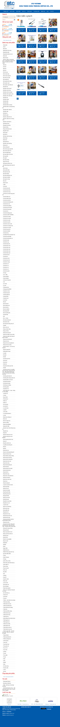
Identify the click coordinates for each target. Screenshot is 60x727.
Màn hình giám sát (6, 420)
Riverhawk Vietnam (6, 681)
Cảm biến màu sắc (6, 220)
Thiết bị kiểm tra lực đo (7, 629)
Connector (5, 300)
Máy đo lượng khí (6, 482)
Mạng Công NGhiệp (7, 424)
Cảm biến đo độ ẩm (7, 200)
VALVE (4, 662)
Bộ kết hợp (5, 138)
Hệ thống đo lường (6, 383)
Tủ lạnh (4, 653)
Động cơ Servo (6, 330)
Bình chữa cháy (6, 73)
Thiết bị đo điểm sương (7, 611)
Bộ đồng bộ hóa (6, 123)
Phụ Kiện (5, 571)
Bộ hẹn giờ (5, 132)
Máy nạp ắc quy (6, 508)
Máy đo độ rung (6, 473)
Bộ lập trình (5, 145)
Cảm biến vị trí (6, 263)
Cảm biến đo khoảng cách (8, 202)
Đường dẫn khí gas (6, 351)
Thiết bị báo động (6, 601)
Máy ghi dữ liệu (6, 495)
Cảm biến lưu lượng (7, 216)
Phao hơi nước (6, 568)
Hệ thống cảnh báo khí (7, 376)
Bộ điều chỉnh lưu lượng (7, 92)
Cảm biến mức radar (7, 227)
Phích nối (5, 569)
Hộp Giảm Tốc (6, 388)
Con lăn (4, 285)
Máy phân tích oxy (6, 513)
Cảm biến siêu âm (6, 243)
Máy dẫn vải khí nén (7, 443)
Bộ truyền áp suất (6, 171)
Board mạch (5, 182)
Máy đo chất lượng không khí (8, 452)
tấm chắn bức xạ (6, 592)
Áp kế (4, 46)
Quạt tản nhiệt (6, 579)
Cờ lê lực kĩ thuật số (7, 280)
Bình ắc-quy (5, 72)
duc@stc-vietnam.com (7, 33)
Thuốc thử (5, 642)
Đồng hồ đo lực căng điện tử (8, 342)
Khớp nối (5, 400)
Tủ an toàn (5, 649)
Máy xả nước (5, 540)
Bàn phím (5, 48)
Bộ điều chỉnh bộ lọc (7, 90)
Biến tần (4, 64)
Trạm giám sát (6, 646)
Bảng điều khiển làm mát (7, 54)
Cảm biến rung (6, 241)
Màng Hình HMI (6, 426)
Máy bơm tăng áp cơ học (7, 434)
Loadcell (4, 409)
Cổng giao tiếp (6, 287)
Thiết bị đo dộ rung (6, 612)
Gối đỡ (4, 367)
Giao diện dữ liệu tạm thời (8, 365)
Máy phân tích (6, 512)
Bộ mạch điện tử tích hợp (8, 154)
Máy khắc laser (6, 499)
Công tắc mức (5, 298)
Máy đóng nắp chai (6, 493)
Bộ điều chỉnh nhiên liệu (7, 95)
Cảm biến (5, 186)
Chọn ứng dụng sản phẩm (8, 676)
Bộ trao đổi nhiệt (6, 170)
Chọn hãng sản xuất (7, 40)
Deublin (4, 325)
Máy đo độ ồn (5, 472)
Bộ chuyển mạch (6, 83)
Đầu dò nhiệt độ (6, 309)
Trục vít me (5, 647)
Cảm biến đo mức (6, 203)
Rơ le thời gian (6, 586)
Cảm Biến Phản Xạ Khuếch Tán (9, 234)
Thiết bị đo (5, 609)
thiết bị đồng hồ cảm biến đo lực (9, 618)
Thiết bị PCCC (6, 635)
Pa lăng (4, 559)
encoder (4, 353)
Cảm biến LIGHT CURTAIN (8, 214)
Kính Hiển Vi (5, 406)
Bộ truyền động (6, 173)
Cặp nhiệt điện (6, 276)
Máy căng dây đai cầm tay (8, 439)
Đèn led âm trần (6, 321)
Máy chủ (4, 441)
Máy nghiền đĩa (6, 510)
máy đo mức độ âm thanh (8, 484)
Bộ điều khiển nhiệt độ (7, 109)
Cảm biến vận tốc (6, 260)
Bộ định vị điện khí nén (7, 116)
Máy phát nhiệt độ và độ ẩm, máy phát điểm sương (8, 520)
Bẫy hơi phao (5, 57)
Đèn (4, 316)
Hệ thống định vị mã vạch (8, 379)
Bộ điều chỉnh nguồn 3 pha (8, 93)
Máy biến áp (5, 430)
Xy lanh (4, 671)
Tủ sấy (4, 656)
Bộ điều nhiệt (5, 111)
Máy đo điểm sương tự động (8, 455)
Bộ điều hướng (6, 99)
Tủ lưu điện (5, 655)
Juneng (4, 395)
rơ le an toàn (5, 582)
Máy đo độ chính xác (7, 461)
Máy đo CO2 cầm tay (7, 453)
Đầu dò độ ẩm (6, 307)
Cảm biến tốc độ (6, 254)
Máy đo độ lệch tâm (7, 470)
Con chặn (5, 283)
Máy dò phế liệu (6, 486)
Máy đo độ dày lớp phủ (7, 464)
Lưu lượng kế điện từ (7, 413)
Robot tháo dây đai (6, 588)
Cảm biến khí (5, 211)
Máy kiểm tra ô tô (6, 502)
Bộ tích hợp (5, 168)
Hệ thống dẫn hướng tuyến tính (9, 377)
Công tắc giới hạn (6, 294)
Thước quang (5, 640)
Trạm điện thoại (6, 644)
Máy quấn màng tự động (7, 528)
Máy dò (4, 446)
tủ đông (4, 651)
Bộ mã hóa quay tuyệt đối (8, 148)
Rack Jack (5, 580)
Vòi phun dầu (5, 667)
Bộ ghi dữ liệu (5, 127)
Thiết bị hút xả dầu (6, 623)
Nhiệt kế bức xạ (6, 550)
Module (4, 544)
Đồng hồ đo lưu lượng (7, 344)
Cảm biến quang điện (7, 236)
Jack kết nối (5, 393)
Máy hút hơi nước (6, 497)
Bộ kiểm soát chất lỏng (7, 143)
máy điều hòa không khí (7, 444)
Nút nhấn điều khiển (7, 553)
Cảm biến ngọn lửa (6, 229)
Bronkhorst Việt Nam (7, 683)
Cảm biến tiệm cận (6, 247)
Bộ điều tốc (5, 113)
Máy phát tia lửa (6, 522)
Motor (4, 546)
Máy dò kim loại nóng (7, 479)
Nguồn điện (5, 548)
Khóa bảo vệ (5, 398)
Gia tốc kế (5, 360)
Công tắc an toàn (6, 290)
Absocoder (5, 45)
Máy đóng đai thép (6, 492)
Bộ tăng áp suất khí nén (7, 163)
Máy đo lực (5, 481)
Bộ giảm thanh (6, 130)
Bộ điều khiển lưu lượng (7, 104)
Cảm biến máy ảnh (6, 222)
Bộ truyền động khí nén (7, 175)
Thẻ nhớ (4, 598)
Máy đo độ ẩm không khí (7, 459)
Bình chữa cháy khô (7, 75)
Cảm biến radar (6, 240)
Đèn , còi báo (5, 318)
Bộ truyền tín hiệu (6, 179)
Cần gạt (4, 272)
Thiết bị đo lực (6, 616)
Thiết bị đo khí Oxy (6, 614)
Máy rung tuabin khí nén (7, 531)
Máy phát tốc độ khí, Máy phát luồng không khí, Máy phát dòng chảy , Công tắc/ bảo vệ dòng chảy (8, 525)
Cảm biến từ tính (6, 258)
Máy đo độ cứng (6, 463)
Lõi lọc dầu (5, 411)
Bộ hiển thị (5, 134)
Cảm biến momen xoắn (7, 223)
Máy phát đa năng (6, 517)
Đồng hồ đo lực (6, 341)
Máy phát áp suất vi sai (7, 515)
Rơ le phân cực (6, 584)
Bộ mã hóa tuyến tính (7, 150)
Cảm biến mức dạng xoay (8, 225)
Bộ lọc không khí (6, 147)
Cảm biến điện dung (7, 198)
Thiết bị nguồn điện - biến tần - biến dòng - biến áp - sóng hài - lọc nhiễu (8, 632)
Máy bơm (5, 432)
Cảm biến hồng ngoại (7, 209)
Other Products (6, 557)
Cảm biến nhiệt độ (6, 231)
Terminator (5, 596)
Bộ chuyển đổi (6, 79)
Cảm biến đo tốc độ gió (7, 207)
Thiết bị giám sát (6, 620)
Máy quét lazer (6, 530)
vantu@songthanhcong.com (8, 29)
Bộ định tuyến (5, 115)
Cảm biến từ (5, 256)
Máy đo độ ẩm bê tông (7, 457)
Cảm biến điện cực (6, 196)
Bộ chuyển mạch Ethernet (8, 84)
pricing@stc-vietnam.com (8, 25)
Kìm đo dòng (5, 404)
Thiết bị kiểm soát (6, 625)
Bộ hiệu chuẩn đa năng (7, 136)
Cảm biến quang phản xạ (8, 238)
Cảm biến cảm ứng (6, 191)
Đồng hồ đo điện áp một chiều (8, 334)
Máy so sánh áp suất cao (8, 533)
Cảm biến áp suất (6, 188)
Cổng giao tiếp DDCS (7, 289)
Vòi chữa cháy (6, 666)
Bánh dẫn (5, 55)
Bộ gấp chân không (6, 125)
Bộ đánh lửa (5, 86)
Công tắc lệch (5, 296)
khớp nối (4, 402)
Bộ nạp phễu (5, 156)
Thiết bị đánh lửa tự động (8, 607)
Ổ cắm (4, 555)
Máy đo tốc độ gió (6, 490)
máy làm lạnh (5, 504)
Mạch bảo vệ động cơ (7, 417)
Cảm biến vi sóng (6, 261)
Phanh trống (5, 566)
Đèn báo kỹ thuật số (7, 320)
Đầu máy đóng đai (6, 312)
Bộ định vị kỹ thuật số (7, 121)
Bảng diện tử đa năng (7, 50)
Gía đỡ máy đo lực (6, 358)
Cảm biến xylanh (6, 271)
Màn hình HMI (6, 422)
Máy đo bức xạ (6, 450)
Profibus (4, 575)
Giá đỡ (4, 356)
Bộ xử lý (4, 180)
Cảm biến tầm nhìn (6, 245)
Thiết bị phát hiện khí (7, 636)
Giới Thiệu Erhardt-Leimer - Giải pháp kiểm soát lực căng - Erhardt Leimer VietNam (8, 689)
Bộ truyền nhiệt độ (6, 177)
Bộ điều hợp (5, 97)
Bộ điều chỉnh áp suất (7, 88)
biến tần (4, 66)
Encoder (4, 355)
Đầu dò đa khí (5, 303)
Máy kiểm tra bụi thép (7, 501)
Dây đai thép (5, 314)
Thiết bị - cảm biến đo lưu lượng (9, 600)
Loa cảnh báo (5, 408)
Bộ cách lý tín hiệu (6, 77)
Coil (4, 281)
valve (4, 660)
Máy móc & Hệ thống (7, 506)
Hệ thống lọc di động (7, 385)
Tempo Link (5, 594)
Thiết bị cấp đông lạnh (7, 605)
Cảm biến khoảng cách (7, 212)
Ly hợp (4, 415)
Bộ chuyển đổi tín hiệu (7, 81)
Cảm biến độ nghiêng (7, 205)
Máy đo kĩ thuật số (6, 477)
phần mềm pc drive (6, 560)
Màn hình (5, 418)
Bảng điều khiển (6, 52)
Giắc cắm (5, 364)
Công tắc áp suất (6, 292)
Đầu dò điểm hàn (6, 305)
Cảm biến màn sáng (7, 218)
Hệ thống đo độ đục (7, 381)
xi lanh (4, 669)
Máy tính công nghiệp (7, 539)
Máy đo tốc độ (6, 488)
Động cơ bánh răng (6, 329)
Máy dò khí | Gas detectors (8, 475)
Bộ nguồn (5, 157)
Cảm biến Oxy (6, 232)
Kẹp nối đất (5, 397)
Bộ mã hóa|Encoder (7, 152)
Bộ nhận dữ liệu (6, 159)
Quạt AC (4, 577)
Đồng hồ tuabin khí (6, 349)
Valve (4, 658)
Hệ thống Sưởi (6, 386)
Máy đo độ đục (6, 466)
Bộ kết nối (5, 139)
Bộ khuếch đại (6, 141)
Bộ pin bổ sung (6, 161)
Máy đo (4, 448)
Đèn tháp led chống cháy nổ (8, 323)
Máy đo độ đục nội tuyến (7, 468)
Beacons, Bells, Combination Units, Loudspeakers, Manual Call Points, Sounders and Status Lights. (8, 61)
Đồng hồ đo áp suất (7, 332)
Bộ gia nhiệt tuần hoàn (7, 128)
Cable (4, 184)
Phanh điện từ (5, 564)
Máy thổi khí (5, 537)
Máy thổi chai (5, 535)
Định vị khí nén (6, 327)
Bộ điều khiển (5, 101)
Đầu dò (4, 301)
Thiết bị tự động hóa (7, 638)
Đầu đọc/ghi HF (6, 310)
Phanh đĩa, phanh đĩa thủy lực (8, 562)
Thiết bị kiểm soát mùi (7, 627)
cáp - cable (5, 274)
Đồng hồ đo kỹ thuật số (7, 339)
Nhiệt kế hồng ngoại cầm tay (8, 551)
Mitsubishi (5, 542)
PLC (4, 573)
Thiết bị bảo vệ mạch (7, 603)
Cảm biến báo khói (6, 189)
